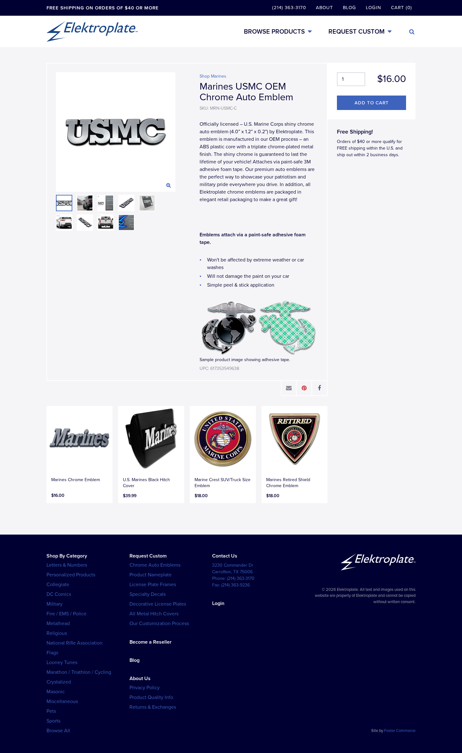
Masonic (56, 692)
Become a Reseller (150, 642)
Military (55, 604)
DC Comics (59, 594)
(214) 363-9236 (235, 585)
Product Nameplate (150, 575)
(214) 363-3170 (289, 7)
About (324, 7)
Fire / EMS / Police (66, 614)
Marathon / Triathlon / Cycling (79, 672)
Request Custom (356, 31)
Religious (57, 633)
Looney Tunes (62, 662)
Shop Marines (213, 76)
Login (373, 7)
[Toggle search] (412, 31)
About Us (140, 678)
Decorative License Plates (157, 604)
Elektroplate (92, 31)
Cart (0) (401, 7)
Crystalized (59, 682)
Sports (53, 721)
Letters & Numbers (67, 565)
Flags (52, 653)
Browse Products (274, 31)
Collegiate (58, 584)
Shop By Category (67, 556)
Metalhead (58, 623)
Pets (51, 711)
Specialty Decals (147, 594)
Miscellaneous (62, 701)
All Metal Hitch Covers (154, 614)
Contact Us (224, 556)
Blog (349, 7)
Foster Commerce (399, 730)
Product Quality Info (151, 697)
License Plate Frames (152, 584)
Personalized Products (71, 575)
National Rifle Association (74, 643)
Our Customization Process (159, 623)
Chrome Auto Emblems (154, 565)
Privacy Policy (144, 687)
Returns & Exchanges (152, 707)
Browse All (58, 731)
